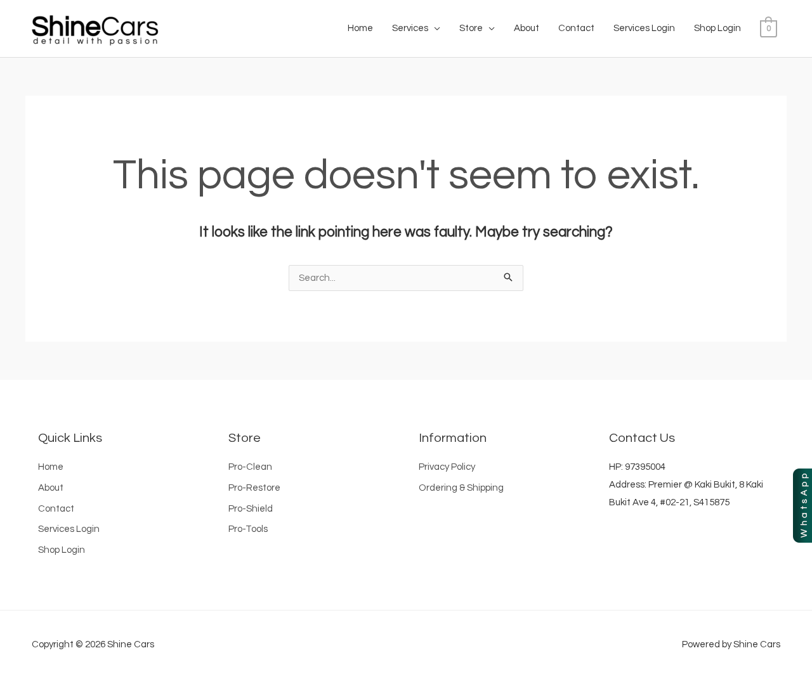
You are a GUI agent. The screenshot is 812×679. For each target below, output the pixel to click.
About (526, 28)
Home (360, 28)
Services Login (644, 28)
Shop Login (717, 28)
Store (471, 28)
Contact (576, 28)
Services (410, 28)
